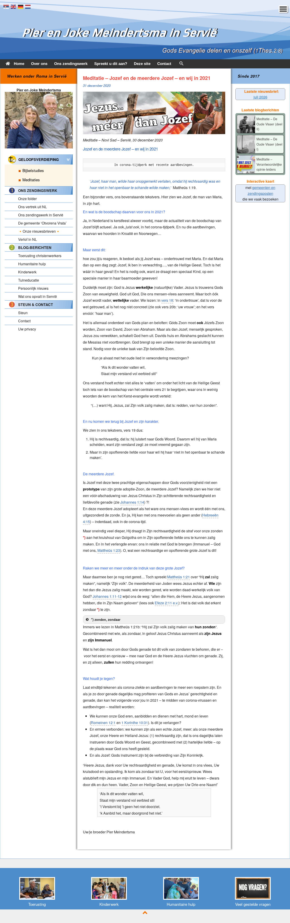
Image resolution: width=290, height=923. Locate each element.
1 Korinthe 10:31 (134, 722)
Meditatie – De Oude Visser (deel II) (269, 124)
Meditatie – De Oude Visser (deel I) (269, 144)
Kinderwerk (109, 904)
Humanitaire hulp (181, 904)
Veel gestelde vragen (253, 904)
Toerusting (37, 904)
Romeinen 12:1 (103, 722)
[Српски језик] (7, 6)
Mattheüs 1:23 (108, 550)
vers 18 (167, 300)
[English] (14, 6)
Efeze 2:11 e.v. (166, 602)
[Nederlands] (28, 6)
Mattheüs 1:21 (178, 576)
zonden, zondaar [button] (106, 619)
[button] (181, 64)
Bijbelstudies (33, 170)
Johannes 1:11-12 (107, 596)
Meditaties (31, 179)
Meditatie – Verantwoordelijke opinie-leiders (269, 164)
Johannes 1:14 (132, 502)
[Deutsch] (21, 6)
